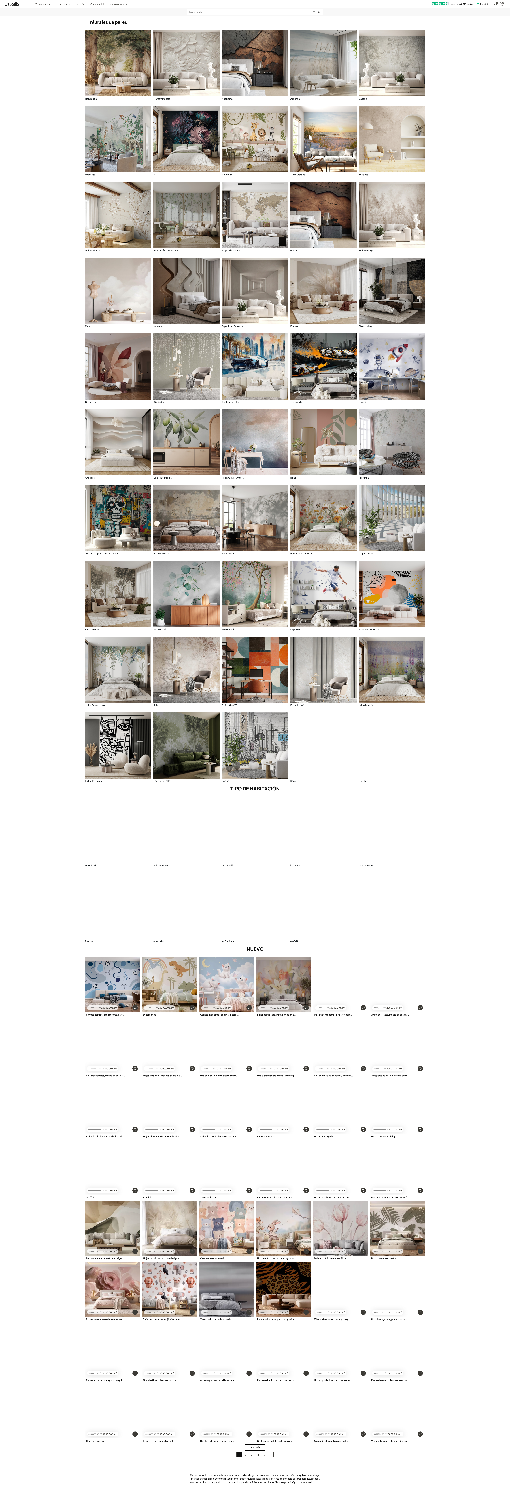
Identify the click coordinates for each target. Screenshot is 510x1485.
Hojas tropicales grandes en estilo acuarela (162, 1075)
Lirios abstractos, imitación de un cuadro (276, 1014)
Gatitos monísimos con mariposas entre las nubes (219, 1014)
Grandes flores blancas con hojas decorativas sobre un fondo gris (162, 1380)
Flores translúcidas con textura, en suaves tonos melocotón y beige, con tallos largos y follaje (276, 1197)
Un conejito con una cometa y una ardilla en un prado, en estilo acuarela (276, 1258)
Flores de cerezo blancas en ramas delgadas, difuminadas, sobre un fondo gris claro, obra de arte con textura (390, 1380)
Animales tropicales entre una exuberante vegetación (219, 1136)
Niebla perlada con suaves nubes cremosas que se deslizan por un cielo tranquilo (219, 1441)
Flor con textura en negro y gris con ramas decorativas (333, 1075)
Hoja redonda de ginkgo (383, 1136)
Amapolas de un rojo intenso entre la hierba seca (390, 1075)
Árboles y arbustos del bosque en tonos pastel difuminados (219, 1380)
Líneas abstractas (266, 1136)
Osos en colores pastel (212, 1258)
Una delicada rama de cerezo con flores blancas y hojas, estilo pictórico (390, 1197)
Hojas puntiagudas (324, 1136)
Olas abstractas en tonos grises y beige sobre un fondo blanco (333, 1319)
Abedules (148, 1197)
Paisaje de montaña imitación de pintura (333, 1014)
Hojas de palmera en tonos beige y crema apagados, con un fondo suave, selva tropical (162, 1258)
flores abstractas (95, 1441)
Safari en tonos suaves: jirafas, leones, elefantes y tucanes (162, 1319)
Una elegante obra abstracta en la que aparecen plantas (276, 1075)
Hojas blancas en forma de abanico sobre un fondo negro (162, 1136)
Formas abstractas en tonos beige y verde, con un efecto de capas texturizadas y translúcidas (105, 1258)
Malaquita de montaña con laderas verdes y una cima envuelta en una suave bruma (333, 1441)
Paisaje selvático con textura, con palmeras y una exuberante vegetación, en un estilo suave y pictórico (276, 1380)
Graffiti (90, 1197)
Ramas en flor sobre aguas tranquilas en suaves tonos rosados (105, 1380)
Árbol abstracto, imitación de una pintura (390, 1014)
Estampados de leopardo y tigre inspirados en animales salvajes (276, 1319)
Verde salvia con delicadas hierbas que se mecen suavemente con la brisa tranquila (390, 1441)
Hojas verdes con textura (384, 1258)
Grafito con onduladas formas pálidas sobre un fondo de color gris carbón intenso (276, 1441)
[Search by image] (314, 12)
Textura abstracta (209, 1197)
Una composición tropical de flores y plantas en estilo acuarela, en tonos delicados (219, 1075)
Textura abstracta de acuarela (215, 1319)
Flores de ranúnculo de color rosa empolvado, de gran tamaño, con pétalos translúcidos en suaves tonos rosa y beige (105, 1319)
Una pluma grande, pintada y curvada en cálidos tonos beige (390, 1319)
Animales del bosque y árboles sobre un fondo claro (105, 1136)
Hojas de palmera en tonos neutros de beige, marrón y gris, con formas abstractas (333, 1197)
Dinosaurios (149, 1014)
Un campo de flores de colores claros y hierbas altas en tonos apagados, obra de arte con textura (333, 1380)
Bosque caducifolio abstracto (158, 1441)
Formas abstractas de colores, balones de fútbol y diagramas (105, 1014)
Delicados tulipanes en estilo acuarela (333, 1258)
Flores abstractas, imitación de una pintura (105, 1075)
